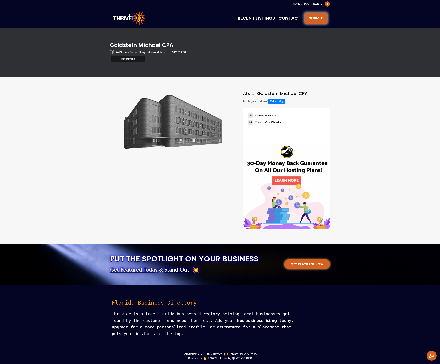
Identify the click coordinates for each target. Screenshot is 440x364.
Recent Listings (256, 18)
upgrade (120, 327)
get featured (229, 327)
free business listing (257, 320)
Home (296, 3)
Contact (289, 18)
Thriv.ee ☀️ (220, 353)
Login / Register (313, 4)
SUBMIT (316, 18)
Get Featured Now (307, 264)
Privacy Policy (248, 353)
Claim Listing (276, 101)
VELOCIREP (244, 358)
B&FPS (212, 358)
